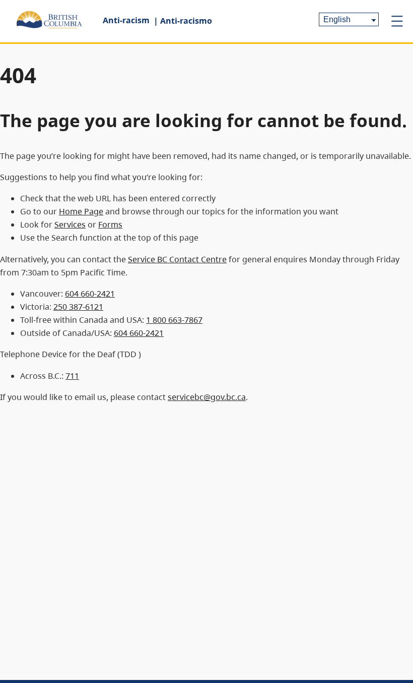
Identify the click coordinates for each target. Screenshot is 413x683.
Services (70, 224)
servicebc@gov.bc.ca (207, 397)
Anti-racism (126, 20)
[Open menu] (397, 21)
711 (72, 375)
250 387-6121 (78, 306)
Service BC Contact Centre (177, 259)
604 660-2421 (90, 293)
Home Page (81, 211)
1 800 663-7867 (174, 319)
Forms (110, 224)
